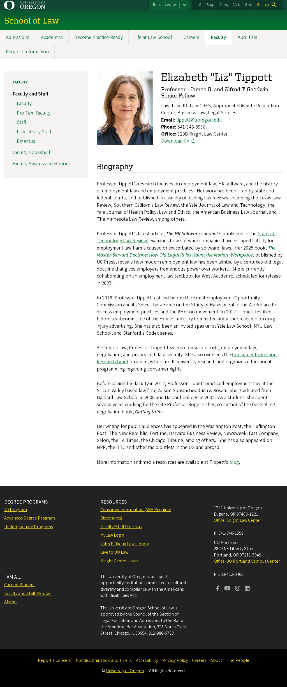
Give (248, 5)
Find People (237, 660)
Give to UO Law (114, 552)
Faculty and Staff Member (28, 593)
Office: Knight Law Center (237, 520)
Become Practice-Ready (98, 37)
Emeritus (26, 141)
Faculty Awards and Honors (41, 163)
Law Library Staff (34, 131)
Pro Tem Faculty (33, 113)
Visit (236, 5)
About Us (247, 37)
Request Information (27, 51)
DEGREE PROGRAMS (26, 502)
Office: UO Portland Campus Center (247, 561)
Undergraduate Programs (28, 527)
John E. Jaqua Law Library (124, 544)
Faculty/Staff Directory (121, 527)
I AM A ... (12, 577)
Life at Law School (153, 37)
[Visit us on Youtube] (227, 589)
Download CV (175, 141)
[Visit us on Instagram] (237, 589)
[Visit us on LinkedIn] (247, 589)
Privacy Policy (175, 660)
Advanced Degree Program (29, 518)
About (216, 660)
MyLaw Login (112, 535)
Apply (223, 5)
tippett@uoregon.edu (199, 120)
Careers (191, 37)
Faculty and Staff (30, 93)
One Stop (206, 5)
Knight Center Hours (119, 561)
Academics (52, 37)
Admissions (17, 37)
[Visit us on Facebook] (218, 589)
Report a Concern (54, 660)
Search (263, 5)
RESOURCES (113, 502)
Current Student (19, 585)
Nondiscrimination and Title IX (104, 660)
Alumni (10, 602)
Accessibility (147, 660)
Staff (21, 122)
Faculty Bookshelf (31, 152)
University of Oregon (125, 671)
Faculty (218, 37)
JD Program (15, 510)
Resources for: (165, 5)
